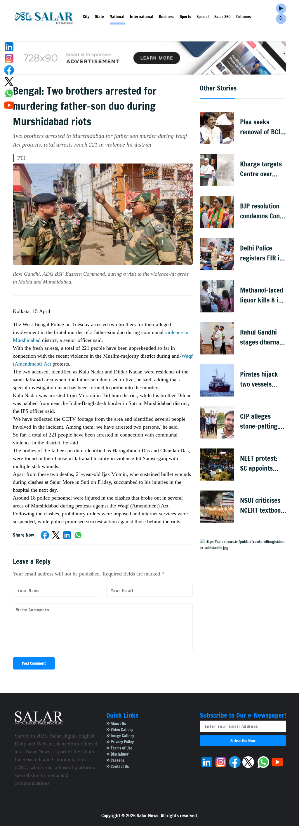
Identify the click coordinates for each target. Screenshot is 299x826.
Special (203, 17)
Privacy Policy (122, 742)
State (99, 17)
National (116, 17)
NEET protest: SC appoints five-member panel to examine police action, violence (261, 463)
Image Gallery (122, 736)
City (86, 17)
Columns (243, 17)
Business (166, 17)
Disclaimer (119, 754)
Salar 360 (222, 17)
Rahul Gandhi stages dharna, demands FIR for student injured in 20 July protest (263, 337)
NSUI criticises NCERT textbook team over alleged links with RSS (262, 505)
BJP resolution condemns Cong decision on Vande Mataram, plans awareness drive (263, 211)
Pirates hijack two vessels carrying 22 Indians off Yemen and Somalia (259, 379)
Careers (117, 760)
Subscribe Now (242, 741)
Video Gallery (121, 730)
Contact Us (119, 766)
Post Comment (34, 663)
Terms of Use (121, 748)
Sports (185, 17)
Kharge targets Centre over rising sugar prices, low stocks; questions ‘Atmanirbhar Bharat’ (261, 169)
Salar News (147, 815)
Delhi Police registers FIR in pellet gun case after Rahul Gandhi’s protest (263, 253)
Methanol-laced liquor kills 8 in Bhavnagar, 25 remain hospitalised (261, 295)
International (141, 17)
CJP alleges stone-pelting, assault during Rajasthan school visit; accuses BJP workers (260, 421)
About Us (118, 723)
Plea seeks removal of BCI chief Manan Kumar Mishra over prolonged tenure (261, 127)
